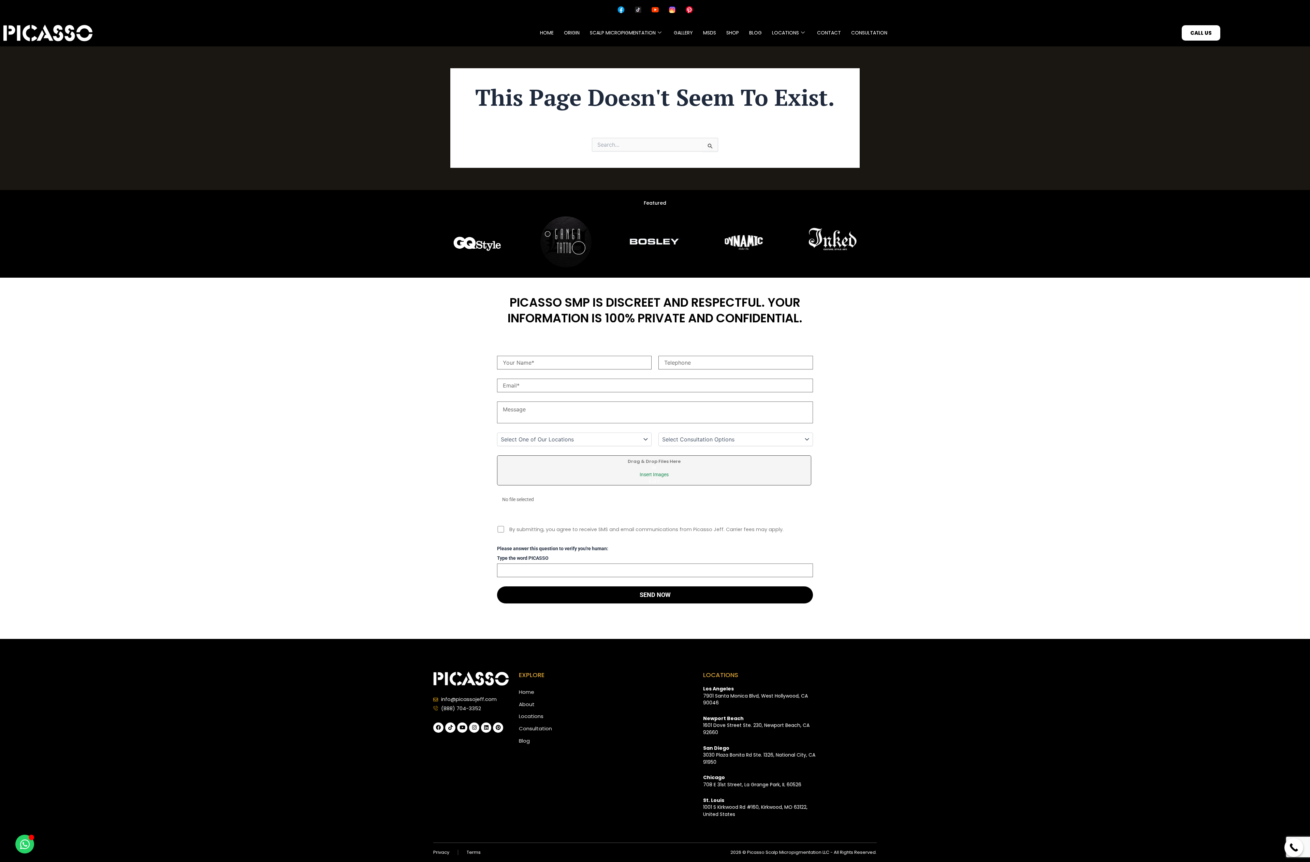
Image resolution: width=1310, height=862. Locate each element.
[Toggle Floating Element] (24, 844)
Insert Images (654, 474)
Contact (829, 32)
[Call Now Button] (1293, 847)
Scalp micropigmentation (623, 32)
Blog (755, 32)
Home (547, 32)
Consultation (869, 32)
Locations (785, 32)
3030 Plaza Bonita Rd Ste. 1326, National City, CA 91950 (759, 755)
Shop (732, 32)
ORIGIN (572, 32)
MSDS (709, 32)
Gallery (683, 32)
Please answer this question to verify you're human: (552, 549)
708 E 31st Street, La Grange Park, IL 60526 (752, 781)
